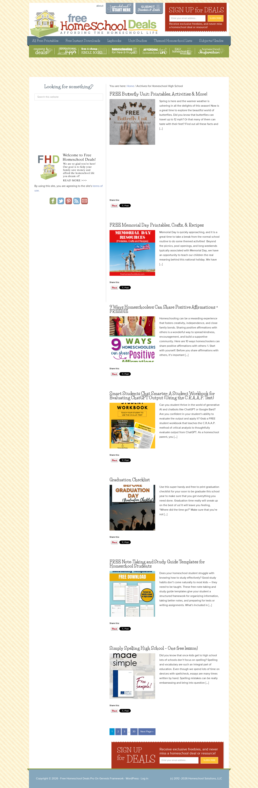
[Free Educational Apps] (67, 51)
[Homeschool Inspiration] (211, 51)
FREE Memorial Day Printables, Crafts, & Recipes (157, 225)
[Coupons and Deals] (43, 51)
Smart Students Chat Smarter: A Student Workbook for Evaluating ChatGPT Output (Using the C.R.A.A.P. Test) (162, 395)
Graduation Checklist (130, 479)
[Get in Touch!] (84, 203)
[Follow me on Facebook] (53, 203)
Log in (144, 778)
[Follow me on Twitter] (60, 203)
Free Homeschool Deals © (93, 22)
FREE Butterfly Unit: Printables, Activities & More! (158, 94)
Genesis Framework (111, 778)
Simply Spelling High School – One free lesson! (154, 648)
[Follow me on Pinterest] (68, 203)
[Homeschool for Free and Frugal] (124, 51)
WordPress (132, 778)
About (99, 6)
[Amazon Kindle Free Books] (94, 51)
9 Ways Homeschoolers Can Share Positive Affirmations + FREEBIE (164, 309)
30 (134, 731)
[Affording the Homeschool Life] (154, 51)
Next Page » (146, 731)
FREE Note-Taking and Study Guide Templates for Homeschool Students (157, 564)
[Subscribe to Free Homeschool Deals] (76, 203)
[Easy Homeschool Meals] (182, 51)
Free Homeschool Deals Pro (77, 778)
